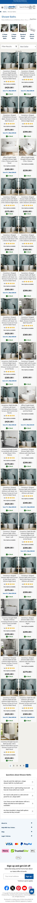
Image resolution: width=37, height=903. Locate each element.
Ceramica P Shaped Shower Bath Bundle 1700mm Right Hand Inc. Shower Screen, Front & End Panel (9, 661)
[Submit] (17, 7)
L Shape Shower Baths (13, 36)
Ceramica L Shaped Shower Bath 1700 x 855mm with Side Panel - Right (27, 620)
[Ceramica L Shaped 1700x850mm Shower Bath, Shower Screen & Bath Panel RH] (27, 61)
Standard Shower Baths (23, 36)
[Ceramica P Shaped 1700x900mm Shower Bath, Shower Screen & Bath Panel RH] (27, 307)
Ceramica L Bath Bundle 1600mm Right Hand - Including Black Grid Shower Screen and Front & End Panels (27, 535)
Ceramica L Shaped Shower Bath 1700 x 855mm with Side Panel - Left (27, 452)
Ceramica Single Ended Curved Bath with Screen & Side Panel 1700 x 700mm (9, 452)
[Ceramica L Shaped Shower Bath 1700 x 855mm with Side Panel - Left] (27, 439)
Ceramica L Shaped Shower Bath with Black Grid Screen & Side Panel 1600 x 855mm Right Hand (27, 276)
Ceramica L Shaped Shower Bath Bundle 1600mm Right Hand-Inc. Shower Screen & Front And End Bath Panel (9, 701)
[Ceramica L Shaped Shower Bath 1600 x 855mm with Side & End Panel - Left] (9, 521)
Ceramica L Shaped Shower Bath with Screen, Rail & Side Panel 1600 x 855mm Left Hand (27, 490)
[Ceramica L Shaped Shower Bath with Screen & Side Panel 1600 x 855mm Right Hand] (9, 565)
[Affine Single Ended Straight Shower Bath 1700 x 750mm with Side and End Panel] (27, 395)
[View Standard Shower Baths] (23, 28)
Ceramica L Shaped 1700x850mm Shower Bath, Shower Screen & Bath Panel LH (9, 118)
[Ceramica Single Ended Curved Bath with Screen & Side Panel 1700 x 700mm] (9, 439)
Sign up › (29, 876)
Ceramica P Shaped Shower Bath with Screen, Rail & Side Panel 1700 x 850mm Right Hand (27, 364)
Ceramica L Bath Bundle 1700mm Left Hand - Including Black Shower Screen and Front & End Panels (9, 409)
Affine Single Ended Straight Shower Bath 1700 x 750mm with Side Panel (9, 160)
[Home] (0, 11)
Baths (4, 12)
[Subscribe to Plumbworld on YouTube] (24, 888)
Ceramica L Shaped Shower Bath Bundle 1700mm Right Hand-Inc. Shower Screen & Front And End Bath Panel (9, 75)
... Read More (32, 19)
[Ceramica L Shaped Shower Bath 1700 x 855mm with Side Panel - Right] (27, 607)
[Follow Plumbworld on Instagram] (30, 888)
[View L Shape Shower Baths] (14, 28)
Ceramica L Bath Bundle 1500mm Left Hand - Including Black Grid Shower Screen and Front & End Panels (27, 701)
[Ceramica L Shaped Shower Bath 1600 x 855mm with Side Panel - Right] (27, 647)
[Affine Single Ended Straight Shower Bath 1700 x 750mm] (27, 147)
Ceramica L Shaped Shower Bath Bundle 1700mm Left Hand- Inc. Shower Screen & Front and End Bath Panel (9, 321)
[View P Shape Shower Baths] (5, 28)
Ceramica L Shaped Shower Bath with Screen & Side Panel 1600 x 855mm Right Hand (9, 578)
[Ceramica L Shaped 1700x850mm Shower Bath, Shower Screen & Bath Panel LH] (9, 105)
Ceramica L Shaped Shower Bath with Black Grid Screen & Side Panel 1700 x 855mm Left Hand (27, 238)
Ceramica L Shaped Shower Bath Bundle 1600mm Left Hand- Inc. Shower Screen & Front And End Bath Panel (9, 491)
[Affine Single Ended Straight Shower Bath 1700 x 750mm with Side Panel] (9, 147)
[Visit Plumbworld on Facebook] (6, 888)
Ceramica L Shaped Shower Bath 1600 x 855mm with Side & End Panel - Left (9, 534)
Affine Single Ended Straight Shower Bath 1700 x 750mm (27, 159)
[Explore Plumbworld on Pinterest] (18, 888)
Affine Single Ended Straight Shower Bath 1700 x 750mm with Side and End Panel (28, 408)
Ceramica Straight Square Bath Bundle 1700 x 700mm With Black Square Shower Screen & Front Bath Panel (9, 745)
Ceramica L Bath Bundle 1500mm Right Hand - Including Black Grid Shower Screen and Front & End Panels (9, 365)
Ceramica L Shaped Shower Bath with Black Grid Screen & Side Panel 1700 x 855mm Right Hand (9, 200)
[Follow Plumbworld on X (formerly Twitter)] (12, 888)
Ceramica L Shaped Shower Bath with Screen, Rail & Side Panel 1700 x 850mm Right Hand (27, 118)
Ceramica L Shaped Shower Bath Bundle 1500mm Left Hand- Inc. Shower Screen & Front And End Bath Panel (9, 277)
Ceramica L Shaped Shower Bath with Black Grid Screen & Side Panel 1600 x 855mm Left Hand (27, 200)
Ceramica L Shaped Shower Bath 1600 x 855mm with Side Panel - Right (27, 661)
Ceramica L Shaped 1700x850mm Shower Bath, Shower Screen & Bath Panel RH (27, 74)
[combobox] (24, 7)
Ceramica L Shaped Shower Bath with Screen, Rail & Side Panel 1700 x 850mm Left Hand (27, 578)
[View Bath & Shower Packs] (32, 28)
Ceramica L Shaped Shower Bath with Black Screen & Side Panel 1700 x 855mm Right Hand (9, 238)
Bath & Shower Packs (32, 36)
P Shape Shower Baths (4, 36)
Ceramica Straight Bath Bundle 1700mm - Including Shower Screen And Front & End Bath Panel (9, 621)
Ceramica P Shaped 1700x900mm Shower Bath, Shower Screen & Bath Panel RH (27, 320)
